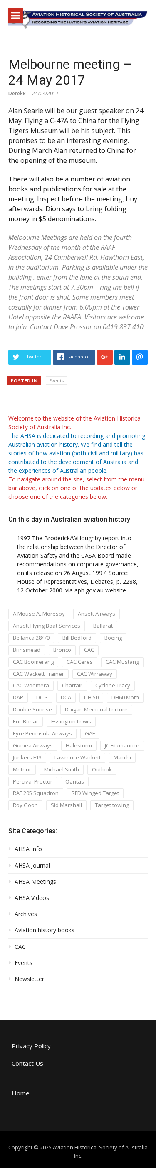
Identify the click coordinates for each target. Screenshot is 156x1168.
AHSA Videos (32, 898)
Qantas (74, 781)
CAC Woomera (31, 685)
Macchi (122, 757)
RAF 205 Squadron (36, 793)
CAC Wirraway (94, 673)
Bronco (62, 649)
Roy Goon (25, 805)
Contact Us (27, 1063)
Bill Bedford (77, 637)
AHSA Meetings (35, 881)
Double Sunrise (32, 709)
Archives (26, 914)
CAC (89, 649)
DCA (66, 697)
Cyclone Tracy (112, 685)
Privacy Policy (31, 1046)
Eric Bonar (25, 721)
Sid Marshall (66, 805)
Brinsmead (26, 649)
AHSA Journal (32, 865)
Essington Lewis (71, 721)
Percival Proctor (32, 781)
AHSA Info (28, 849)
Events (56, 380)
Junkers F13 (27, 757)
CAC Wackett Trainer (38, 673)
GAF (90, 733)
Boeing (113, 637)
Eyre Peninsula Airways (42, 733)
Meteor (22, 769)
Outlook (102, 769)
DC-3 (42, 697)
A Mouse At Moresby (39, 613)
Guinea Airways (33, 745)
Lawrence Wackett (77, 757)
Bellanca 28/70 (31, 637)
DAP (18, 697)
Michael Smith (61, 769)
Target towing (112, 805)
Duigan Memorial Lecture (96, 709)
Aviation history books (44, 930)
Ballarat (103, 625)
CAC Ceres (80, 661)
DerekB (17, 93)
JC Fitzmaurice (122, 745)
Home (21, 1093)
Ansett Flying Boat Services (46, 625)
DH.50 (91, 697)
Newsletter (29, 979)
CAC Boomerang (33, 661)
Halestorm (79, 745)
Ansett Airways (96, 613)
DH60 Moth (125, 697)
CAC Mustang (122, 661)
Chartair (72, 685)
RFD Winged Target (95, 793)
